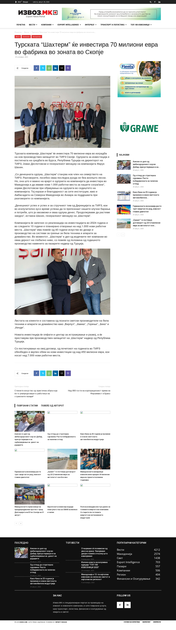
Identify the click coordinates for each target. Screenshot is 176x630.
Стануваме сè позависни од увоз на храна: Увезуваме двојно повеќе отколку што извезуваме (94, 552)
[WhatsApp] (49, 68)
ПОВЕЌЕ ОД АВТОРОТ (52, 405)
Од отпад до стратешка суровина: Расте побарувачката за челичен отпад (61, 436)
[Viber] (68, 68)
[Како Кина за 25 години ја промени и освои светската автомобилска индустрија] (95, 421)
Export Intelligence (68, 24)
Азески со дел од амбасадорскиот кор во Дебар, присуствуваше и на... (146, 164)
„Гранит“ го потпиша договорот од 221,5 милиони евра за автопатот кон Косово (61, 474)
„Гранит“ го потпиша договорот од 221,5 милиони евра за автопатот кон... (146, 223)
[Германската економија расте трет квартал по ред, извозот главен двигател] (30, 459)
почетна (20, 24)
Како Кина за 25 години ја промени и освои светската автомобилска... (146, 195)
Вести (32, 24)
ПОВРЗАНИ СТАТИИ (27, 405)
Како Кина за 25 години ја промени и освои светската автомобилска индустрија (95, 436)
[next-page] (20, 523)
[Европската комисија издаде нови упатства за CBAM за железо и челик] (62, 494)
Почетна (18, 32)
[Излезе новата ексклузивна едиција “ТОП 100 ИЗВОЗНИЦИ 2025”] (72, 566)
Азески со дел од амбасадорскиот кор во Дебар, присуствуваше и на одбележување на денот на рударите (28, 439)
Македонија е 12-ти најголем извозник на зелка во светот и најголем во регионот (95, 576)
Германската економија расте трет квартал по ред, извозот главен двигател (28, 474)
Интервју (89, 24)
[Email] (61, 68)
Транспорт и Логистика (112, 24)
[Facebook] (155, 2)
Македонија (37, 37)
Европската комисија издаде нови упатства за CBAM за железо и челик (62, 509)
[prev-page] (16, 523)
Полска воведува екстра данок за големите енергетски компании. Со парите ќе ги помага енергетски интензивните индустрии (95, 512)
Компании (46, 24)
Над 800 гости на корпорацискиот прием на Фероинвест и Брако (89, 392)
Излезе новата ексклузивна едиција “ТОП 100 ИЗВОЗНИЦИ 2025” (94, 564)
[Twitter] (43, 68)
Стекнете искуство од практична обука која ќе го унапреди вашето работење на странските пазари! (36, 393)
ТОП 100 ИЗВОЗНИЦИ (140, 24)
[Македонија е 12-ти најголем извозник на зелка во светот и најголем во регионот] (72, 578)
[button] (151, 2)
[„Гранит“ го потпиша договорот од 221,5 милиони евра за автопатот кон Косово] (62, 459)
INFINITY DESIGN (61, 622)
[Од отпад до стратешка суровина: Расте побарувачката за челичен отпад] (62, 421)
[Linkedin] (159, 2)
